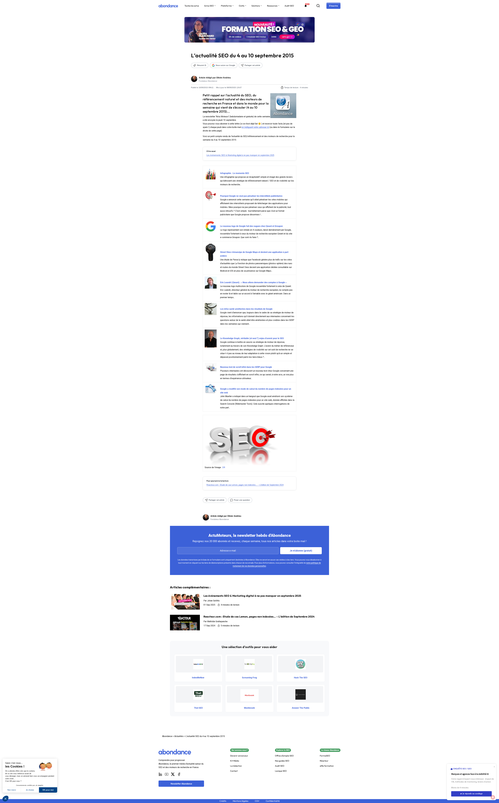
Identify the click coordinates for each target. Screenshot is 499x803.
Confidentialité (273, 801)
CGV (257, 801)
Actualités (178, 736)
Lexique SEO (281, 771)
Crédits (222, 801)
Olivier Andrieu (223, 78)
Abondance (167, 736)
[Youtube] (166, 774)
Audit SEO (289, 5)
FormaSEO (325, 756)
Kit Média (234, 761)
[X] (173, 774)
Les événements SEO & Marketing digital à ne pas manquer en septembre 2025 (240, 155)
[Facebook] (179, 774)
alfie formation (327, 766)
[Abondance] (168, 5)
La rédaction (236, 766)
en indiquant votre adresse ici (255, 127)
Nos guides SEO (282, 761)
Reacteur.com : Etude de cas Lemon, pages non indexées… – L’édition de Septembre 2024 (245, 485)
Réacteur (324, 761)
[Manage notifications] (493, 797)
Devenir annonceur (239, 756)
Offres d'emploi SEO (284, 756)
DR (223, 467)
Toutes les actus (192, 5)
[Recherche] (318, 6)
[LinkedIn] (160, 774)
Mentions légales (240, 801)
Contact (234, 771)
